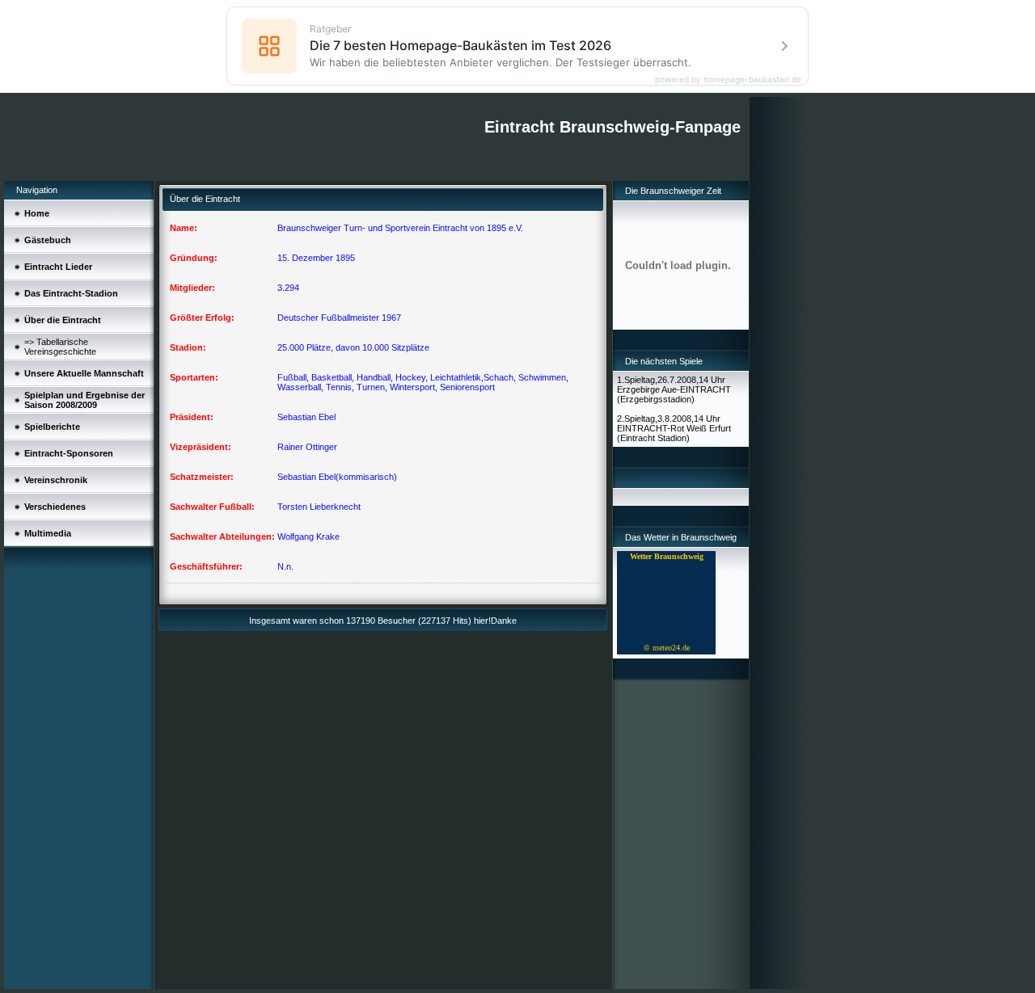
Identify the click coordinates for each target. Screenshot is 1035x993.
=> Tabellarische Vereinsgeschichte (60, 346)
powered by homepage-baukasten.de (728, 79)
